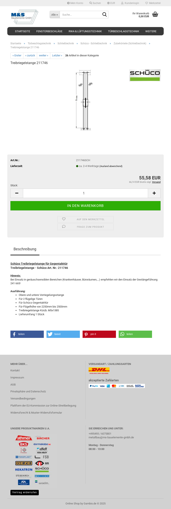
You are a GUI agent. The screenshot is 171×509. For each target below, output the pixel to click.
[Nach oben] (159, 503)
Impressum (17, 377)
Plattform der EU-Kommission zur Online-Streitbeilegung (43, 405)
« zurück (30, 55)
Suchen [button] (96, 3)
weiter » (43, 55)
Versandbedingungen (22, 398)
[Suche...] (104, 15)
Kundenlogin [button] (131, 3)
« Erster (17, 55)
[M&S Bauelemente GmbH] (26, 16)
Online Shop (72, 503)
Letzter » (57, 55)
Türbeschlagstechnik (123, 31)
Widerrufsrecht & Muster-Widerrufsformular (36, 412)
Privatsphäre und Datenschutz (28, 391)
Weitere (150, 31)
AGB (13, 384)
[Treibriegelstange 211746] (85, 100)
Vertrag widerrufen (24, 492)
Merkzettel (154, 3)
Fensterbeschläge (49, 31)
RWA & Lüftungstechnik (85, 31)
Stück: (14, 185)
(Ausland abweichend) (110, 166)
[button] (111, 3)
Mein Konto (76, 3)
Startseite (22, 31)
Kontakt (15, 370)
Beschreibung (25, 249)
